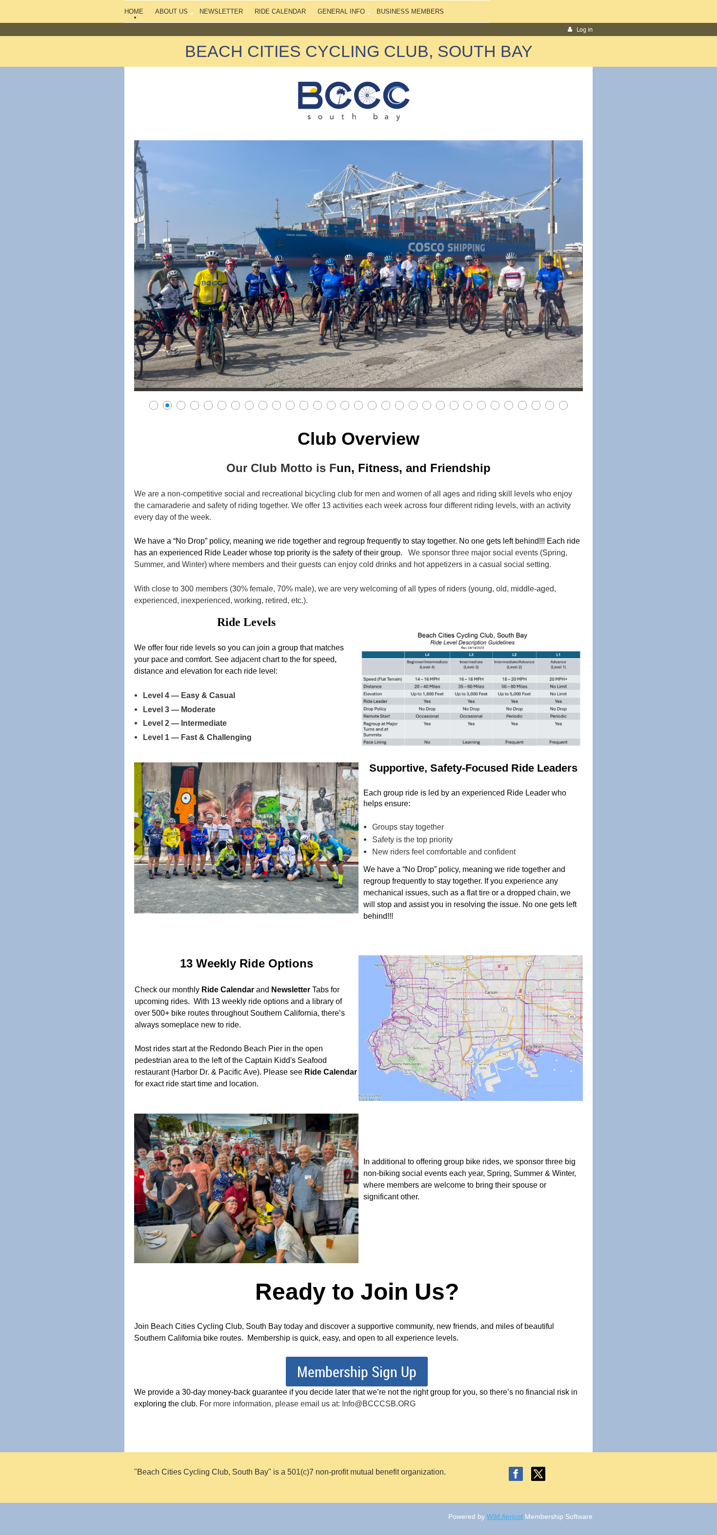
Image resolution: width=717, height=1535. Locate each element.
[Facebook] (516, 1474)
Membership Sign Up (357, 1372)
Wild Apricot (505, 1516)
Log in (585, 29)
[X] (538, 1474)
